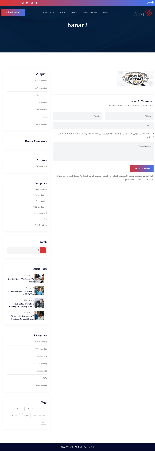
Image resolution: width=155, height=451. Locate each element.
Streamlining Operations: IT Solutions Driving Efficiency (23, 317)
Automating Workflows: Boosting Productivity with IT (22, 305)
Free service (42, 95)
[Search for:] (27, 250)
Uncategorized (41, 110)
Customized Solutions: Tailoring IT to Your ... (21, 293)
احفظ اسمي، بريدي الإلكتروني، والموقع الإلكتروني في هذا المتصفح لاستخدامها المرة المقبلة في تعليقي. (106, 135)
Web (45, 117)
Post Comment (143, 168)
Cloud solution (41, 81)
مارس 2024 (41, 166)
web (43, 422)
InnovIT (31, 409)
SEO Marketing (40, 102)
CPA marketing (41, 88)
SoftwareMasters (39, 415)
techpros (26, 415)
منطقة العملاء (13, 12)
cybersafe (42, 409)
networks (20, 409)
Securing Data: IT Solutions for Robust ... (21, 280)
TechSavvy (15, 415)
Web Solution (41, 124)
